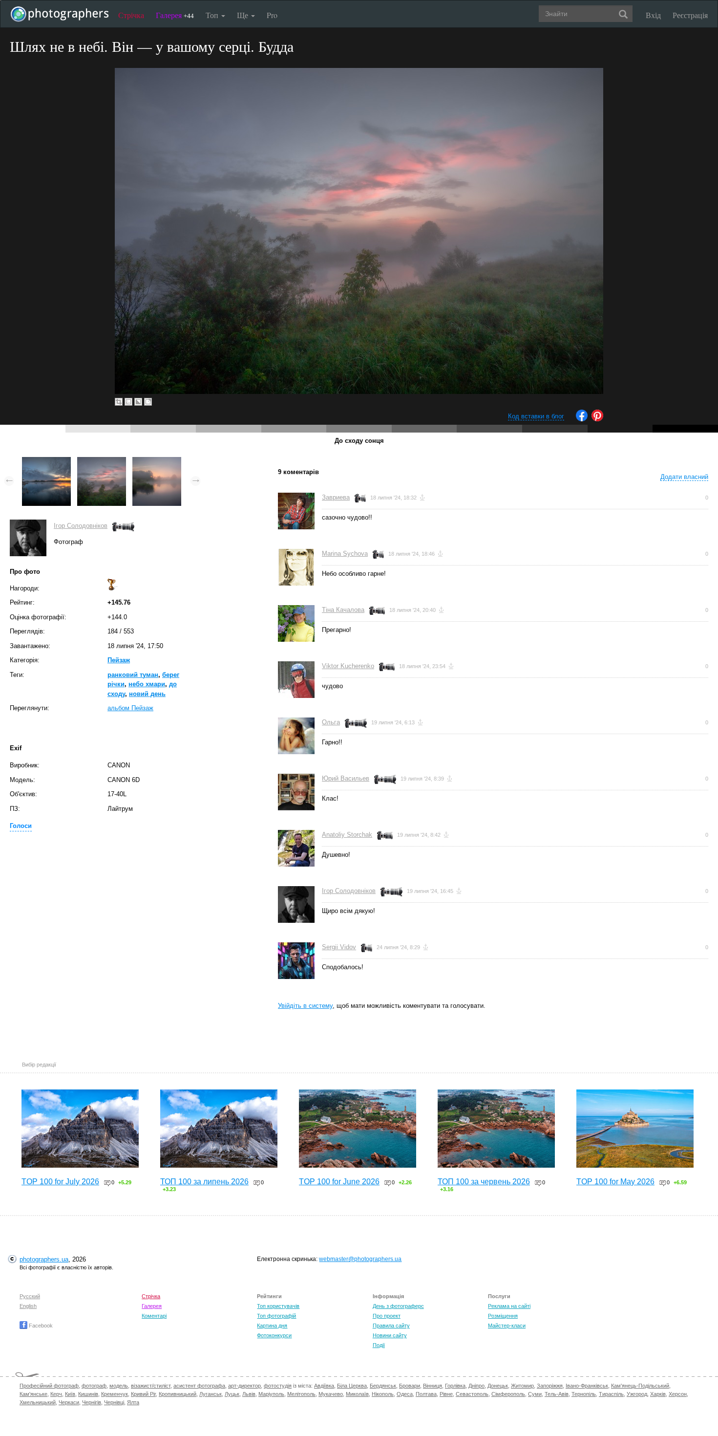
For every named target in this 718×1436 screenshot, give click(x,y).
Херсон (678, 1394)
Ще (243, 15)
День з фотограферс (398, 1306)
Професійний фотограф (49, 1386)
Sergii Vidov (339, 947)
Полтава (426, 1394)
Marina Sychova (345, 553)
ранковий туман (132, 674)
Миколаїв (357, 1394)
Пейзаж (118, 660)
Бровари (409, 1386)
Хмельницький (38, 1402)
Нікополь (383, 1394)
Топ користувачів (278, 1306)
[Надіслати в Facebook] (582, 419)
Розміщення (503, 1316)
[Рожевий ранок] (156, 461)
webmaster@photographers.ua (360, 1259)
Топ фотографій (276, 1316)
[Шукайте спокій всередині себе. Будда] (46, 461)
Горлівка (455, 1386)
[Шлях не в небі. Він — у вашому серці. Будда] (101, 461)
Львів (248, 1394)
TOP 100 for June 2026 (339, 1181)
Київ (70, 1394)
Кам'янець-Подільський (640, 1386)
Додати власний (684, 476)
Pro (272, 15)
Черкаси (69, 1402)
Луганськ (210, 1394)
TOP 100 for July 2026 (60, 1181)
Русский (30, 1296)
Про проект (387, 1316)
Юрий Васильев (345, 778)
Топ (213, 15)
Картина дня (272, 1325)
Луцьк (232, 1394)
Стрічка (131, 15)
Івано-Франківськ (587, 1386)
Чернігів (91, 1402)
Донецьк (497, 1386)
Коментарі (154, 1316)
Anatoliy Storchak (347, 834)
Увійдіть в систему (305, 1005)
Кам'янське (33, 1394)
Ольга (331, 722)
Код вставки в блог (536, 416)
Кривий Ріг (143, 1394)
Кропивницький (177, 1394)
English (28, 1306)
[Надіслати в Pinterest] (597, 419)
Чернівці (114, 1402)
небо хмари (146, 684)
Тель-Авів (557, 1394)
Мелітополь (301, 1394)
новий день (147, 693)
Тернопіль (583, 1394)
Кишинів (88, 1394)
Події (379, 1345)
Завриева (336, 497)
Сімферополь (508, 1394)
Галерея (175, 15)
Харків (658, 1394)
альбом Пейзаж (130, 708)
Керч (56, 1394)
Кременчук (114, 1394)
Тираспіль (611, 1394)
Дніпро (476, 1386)
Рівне (446, 1394)
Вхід (653, 15)
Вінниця (432, 1386)
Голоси (21, 825)
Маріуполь (271, 1394)
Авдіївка (324, 1386)
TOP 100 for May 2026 (615, 1181)
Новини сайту (390, 1335)
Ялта (133, 1402)
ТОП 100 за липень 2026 (204, 1181)
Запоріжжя (550, 1386)
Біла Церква (352, 1386)
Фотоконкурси (274, 1335)
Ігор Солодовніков (80, 525)
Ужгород (637, 1394)
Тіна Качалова (343, 609)
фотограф (94, 1386)
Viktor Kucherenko (348, 666)
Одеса (405, 1394)
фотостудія (278, 1386)
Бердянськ (383, 1386)
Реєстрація (690, 15)
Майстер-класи (507, 1325)
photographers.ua (44, 1259)
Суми (535, 1394)
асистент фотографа (199, 1386)
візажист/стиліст (150, 1386)
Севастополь (472, 1394)
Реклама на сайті (509, 1306)
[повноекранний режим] (148, 402)
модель (118, 1386)
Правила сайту (391, 1325)
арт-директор (244, 1386)
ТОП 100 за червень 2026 (484, 1181)
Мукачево (330, 1394)
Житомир (522, 1386)
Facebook (40, 1325)
